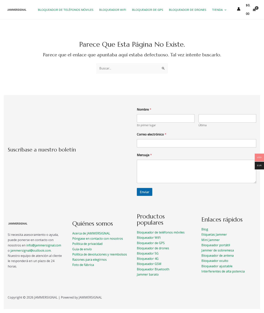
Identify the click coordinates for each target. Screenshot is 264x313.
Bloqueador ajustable (216, 266)
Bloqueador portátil (215, 245)
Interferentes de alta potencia (223, 271)
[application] (224, 9)
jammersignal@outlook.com (30, 250)
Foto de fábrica (83, 265)
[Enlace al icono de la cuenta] (238, 9)
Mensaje (144, 155)
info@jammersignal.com (43, 245)
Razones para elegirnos (89, 259)
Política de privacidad (87, 244)
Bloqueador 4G (147, 258)
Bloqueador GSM (149, 264)
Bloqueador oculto (214, 261)
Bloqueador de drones (153, 248)
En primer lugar (146, 125)
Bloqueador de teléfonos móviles (161, 232)
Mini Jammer (210, 240)
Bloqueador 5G (147, 253)
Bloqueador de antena (217, 255)
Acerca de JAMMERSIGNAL (91, 233)
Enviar (144, 192)
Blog (204, 229)
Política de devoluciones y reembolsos (99, 254)
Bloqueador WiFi (149, 237)
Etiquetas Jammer (214, 234)
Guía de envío (82, 249)
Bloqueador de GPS (151, 243)
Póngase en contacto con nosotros (97, 238)
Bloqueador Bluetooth (153, 269)
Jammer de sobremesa (217, 250)
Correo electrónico (151, 134)
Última (202, 125)
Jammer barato (148, 274)
